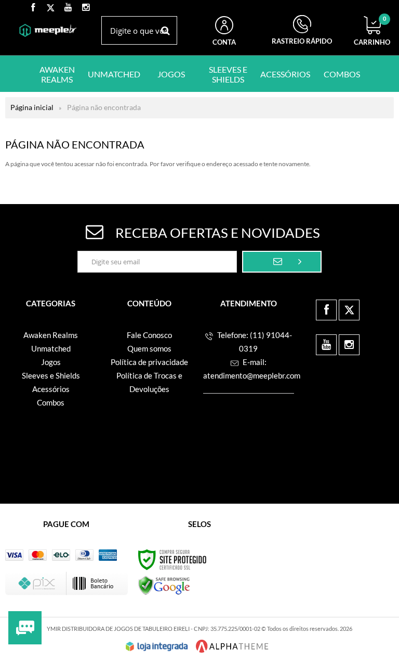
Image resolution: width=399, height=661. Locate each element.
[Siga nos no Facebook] (33, 8)
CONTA (224, 42)
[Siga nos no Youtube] (68, 8)
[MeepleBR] (48, 30)
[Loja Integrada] (157, 646)
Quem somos (149, 348)
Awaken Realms (50, 335)
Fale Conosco (149, 335)
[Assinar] (282, 262)
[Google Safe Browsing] (164, 585)
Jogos (51, 362)
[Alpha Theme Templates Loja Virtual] (232, 646)
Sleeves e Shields (51, 375)
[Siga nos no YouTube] (326, 344)
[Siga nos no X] (50, 8)
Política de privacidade (149, 362)
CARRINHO (372, 31)
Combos (50, 402)
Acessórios (51, 389)
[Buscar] (165, 30)
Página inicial (32, 107)
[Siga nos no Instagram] (86, 8)
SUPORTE (302, 32)
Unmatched (51, 348)
